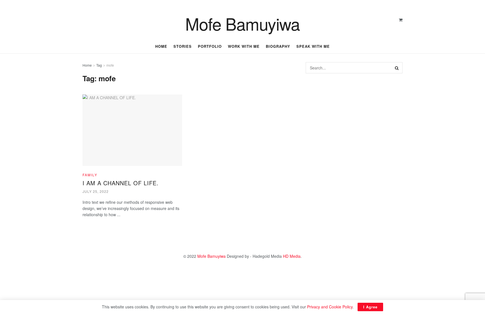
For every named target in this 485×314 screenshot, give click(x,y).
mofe (110, 65)
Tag (99, 65)
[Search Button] (396, 67)
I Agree (370, 307)
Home (87, 65)
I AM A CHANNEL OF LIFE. (121, 183)
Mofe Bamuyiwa (242, 23)
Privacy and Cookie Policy (330, 307)
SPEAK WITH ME (313, 46)
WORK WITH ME (244, 46)
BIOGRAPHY (278, 46)
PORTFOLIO (210, 46)
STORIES (182, 46)
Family (90, 175)
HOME (161, 46)
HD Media (292, 256)
